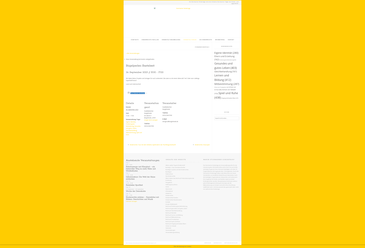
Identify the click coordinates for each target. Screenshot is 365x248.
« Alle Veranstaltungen (133, 53)
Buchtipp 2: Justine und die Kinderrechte (177, 169)
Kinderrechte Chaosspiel (202, 145)
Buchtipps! (169, 172)
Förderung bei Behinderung (227, 60)
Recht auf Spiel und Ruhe (173, 221)
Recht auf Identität (171, 213)
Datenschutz (169, 174)
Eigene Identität (131, 122)
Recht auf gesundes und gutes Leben (176, 208)
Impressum (169, 189)
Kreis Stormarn (219, 169)
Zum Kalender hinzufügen (137, 93)
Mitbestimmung (131, 132)
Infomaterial (220, 39)
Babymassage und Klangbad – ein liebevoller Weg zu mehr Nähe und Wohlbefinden (141, 169)
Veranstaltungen (189, 39)
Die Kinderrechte (206, 39)
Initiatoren (168, 193)
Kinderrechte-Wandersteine (174, 200)
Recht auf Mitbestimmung (173, 217)
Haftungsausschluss (171, 184)
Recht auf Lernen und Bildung (174, 215)
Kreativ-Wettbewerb (171, 204)
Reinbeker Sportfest (134, 185)
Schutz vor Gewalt (171, 226)
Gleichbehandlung (131, 130)
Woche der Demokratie (136, 191)
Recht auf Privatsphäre (172, 219)
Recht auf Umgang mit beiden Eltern (176, 224)
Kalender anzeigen (131, 201)
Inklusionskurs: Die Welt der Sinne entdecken (140, 178)
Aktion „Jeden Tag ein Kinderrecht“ (175, 165)
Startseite (135, 39)
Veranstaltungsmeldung (171, 39)
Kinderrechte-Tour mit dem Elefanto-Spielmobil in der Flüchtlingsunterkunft (153, 145)
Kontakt (231, 39)
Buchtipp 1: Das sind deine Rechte (175, 167)
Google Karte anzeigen (151, 120)
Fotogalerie (169, 182)
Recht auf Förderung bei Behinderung (176, 206)
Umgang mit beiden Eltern (229, 98)
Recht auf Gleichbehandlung (174, 211)
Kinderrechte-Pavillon (150, 39)
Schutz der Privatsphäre (221, 87)
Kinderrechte (169, 195)
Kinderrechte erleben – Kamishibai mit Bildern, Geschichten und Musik (142, 198)
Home (167, 187)
